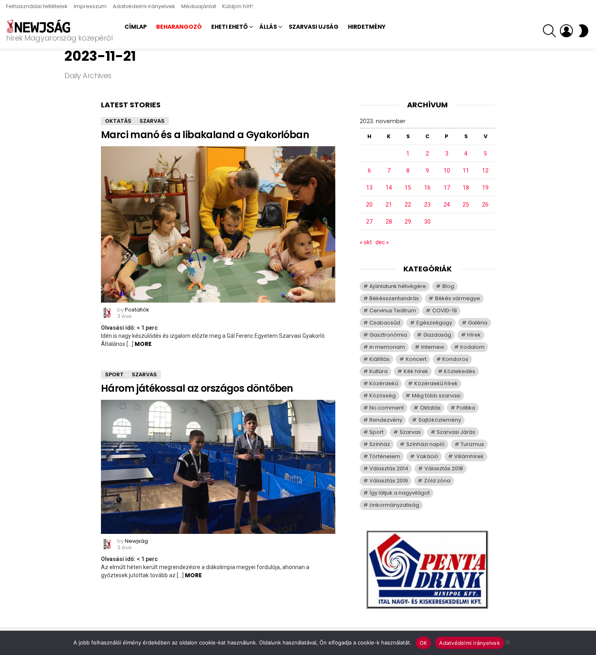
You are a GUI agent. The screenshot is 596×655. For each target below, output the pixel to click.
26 (485, 204)
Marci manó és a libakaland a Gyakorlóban (205, 134)
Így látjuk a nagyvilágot (399, 493)
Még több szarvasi (436, 395)
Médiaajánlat (198, 6)
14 (389, 187)
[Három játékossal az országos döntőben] (218, 467)
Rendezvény (385, 420)
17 (447, 187)
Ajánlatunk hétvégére (397, 286)
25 (466, 204)
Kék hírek (416, 371)
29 (408, 221)
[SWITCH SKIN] (583, 31)
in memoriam (387, 347)
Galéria (477, 322)
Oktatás (118, 121)
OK (423, 643)
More (143, 344)
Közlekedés (459, 371)
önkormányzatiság (394, 505)
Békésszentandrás (394, 298)
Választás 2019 (388, 480)
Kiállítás (379, 359)
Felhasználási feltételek (37, 6)
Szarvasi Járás (456, 432)
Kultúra (378, 371)
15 (408, 187)
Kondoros (455, 359)
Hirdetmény (367, 27)
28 (389, 221)
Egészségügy (434, 322)
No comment (386, 408)
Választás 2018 (443, 468)
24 (447, 204)
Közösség (382, 395)
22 (408, 204)
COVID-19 (444, 310)
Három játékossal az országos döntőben (197, 388)
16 (427, 187)
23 (427, 204)
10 (447, 170)
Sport (114, 374)
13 (369, 187)
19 (485, 187)
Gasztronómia (388, 335)
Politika (466, 408)
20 (369, 204)
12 (485, 170)
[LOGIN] (566, 31)
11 (466, 170)
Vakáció (427, 456)
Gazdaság (437, 335)
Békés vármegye (457, 298)
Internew (432, 347)
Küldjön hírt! (237, 6)
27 (369, 221)
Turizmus (472, 444)
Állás (268, 27)
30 (427, 221)
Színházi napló (425, 444)
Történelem (384, 456)
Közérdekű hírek (436, 383)
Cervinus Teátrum (392, 310)
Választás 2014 (388, 468)
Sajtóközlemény (439, 420)
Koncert (416, 359)
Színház (379, 444)
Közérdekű (383, 383)
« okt (366, 242)
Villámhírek (469, 456)
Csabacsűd (384, 322)
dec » (382, 242)
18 (466, 187)
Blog (448, 286)
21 (389, 204)
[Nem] (507, 641)
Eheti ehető (229, 27)
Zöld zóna (437, 480)
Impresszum (90, 6)
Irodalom (472, 347)
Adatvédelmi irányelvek (144, 6)
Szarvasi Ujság (314, 27)
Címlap (135, 27)
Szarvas (152, 121)
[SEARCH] (549, 31)
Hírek (474, 335)
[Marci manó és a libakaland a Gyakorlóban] (218, 224)
